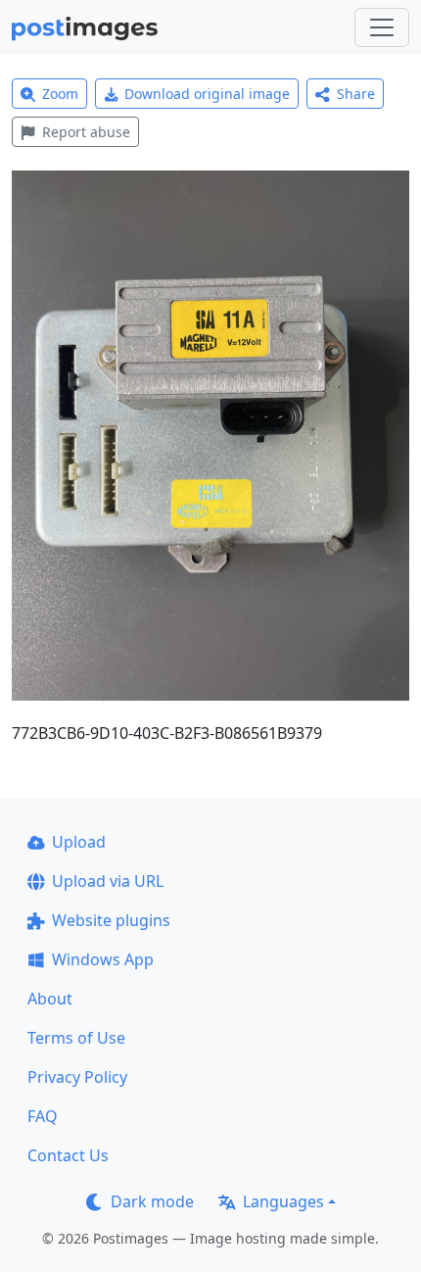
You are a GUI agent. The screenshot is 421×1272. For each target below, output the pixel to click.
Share (356, 93)
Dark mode (152, 1201)
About (49, 998)
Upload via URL (108, 881)
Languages (283, 1201)
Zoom (60, 93)
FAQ (42, 1116)
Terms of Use (76, 1038)
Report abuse (86, 131)
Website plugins (111, 920)
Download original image (207, 93)
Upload (79, 842)
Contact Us (68, 1155)
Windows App (103, 959)
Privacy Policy (77, 1077)
